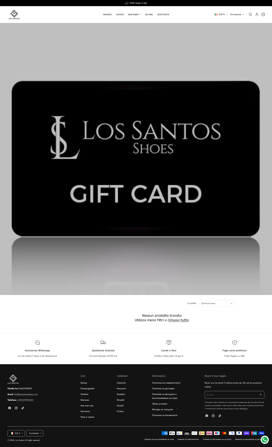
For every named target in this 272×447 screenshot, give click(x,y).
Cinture (120, 411)
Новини (84, 394)
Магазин (85, 400)
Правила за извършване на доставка (249, 439)
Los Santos (19, 440)
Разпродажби (87, 388)
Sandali (120, 405)
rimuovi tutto (178, 320)
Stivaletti (120, 400)
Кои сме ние (87, 405)
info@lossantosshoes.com (26, 394)
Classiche (121, 382)
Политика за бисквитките (165, 415)
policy (245, 408)
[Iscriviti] (260, 394)
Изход (84, 382)
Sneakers (121, 394)
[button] (250, 14)
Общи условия (159, 403)
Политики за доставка (163, 388)
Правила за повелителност (188, 439)
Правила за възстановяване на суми (159, 439)
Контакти (85, 411)
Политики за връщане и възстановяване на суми (164, 396)
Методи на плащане (162, 409)
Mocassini (121, 388)
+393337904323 (24, 400)
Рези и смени (87, 417)
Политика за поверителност (166, 382)
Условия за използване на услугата (217, 439)
